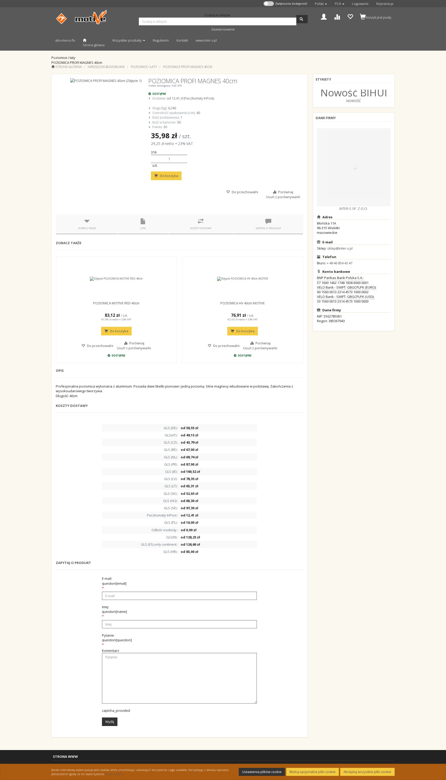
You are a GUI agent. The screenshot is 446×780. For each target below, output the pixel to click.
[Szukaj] (302, 19)
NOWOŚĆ (353, 100)
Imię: (114, 609)
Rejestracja (384, 3)
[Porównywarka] (337, 16)
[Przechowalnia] (350, 16)
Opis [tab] (143, 228)
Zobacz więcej (114, 774)
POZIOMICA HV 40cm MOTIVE (242, 303)
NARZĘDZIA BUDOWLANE (106, 67)
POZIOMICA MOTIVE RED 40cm (116, 303)
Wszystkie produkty (127, 40)
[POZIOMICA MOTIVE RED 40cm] (116, 278)
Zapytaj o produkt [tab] (268, 228)
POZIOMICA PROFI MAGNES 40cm (187, 67)
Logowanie (360, 3)
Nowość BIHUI (353, 92)
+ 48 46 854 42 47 (339, 263)
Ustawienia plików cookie (262, 771)
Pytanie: (117, 637)
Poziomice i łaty (144, 67)
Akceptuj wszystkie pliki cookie (367, 771)
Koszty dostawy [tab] (200, 228)
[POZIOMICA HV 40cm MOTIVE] (242, 278)
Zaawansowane (223, 29)
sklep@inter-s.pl (340, 248)
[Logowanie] (323, 16)
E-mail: (114, 580)
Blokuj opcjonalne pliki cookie (313, 771)
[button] (321, 3)
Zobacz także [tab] (87, 228)
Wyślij (109, 721)
